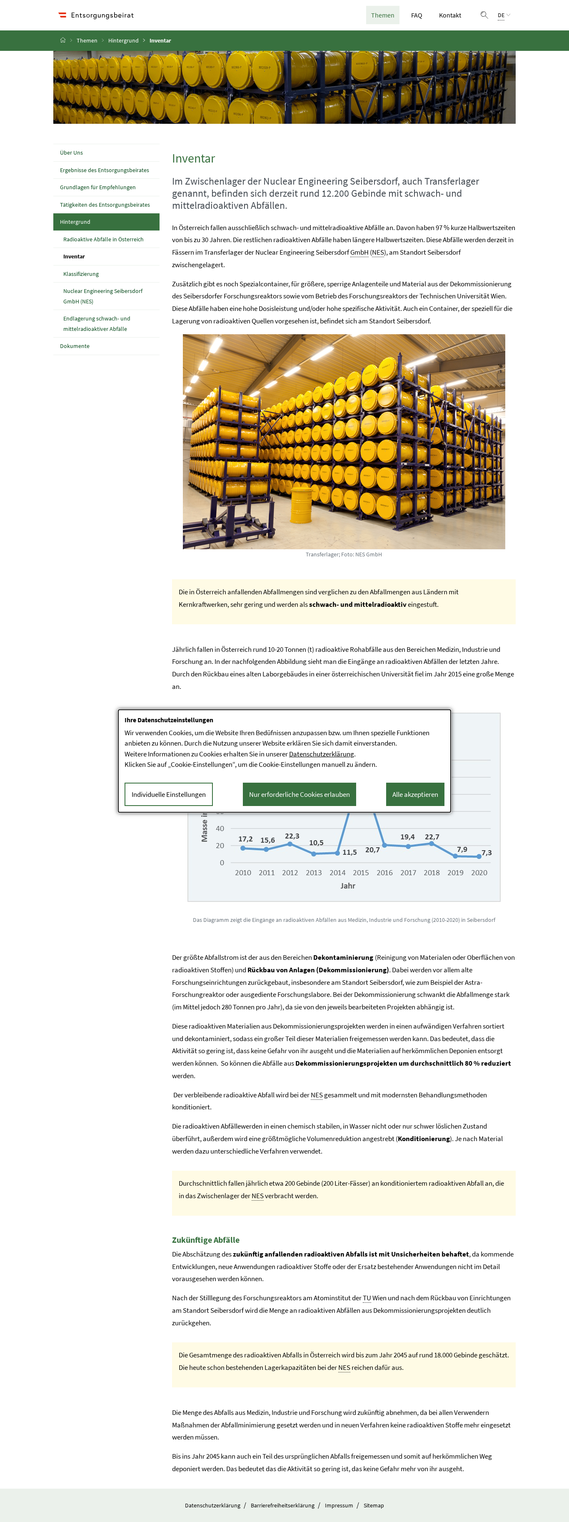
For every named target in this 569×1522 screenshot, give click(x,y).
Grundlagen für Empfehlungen (98, 187)
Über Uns (71, 152)
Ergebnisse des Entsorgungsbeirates (104, 170)
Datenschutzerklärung (212, 1505)
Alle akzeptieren (415, 794)
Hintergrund (123, 40)
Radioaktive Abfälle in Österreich (103, 239)
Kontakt (450, 15)
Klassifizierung (81, 274)
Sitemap (374, 1505)
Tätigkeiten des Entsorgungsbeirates (105, 204)
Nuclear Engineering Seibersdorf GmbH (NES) (102, 296)
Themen (385, 14)
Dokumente (75, 346)
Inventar (93, 256)
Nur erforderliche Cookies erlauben (299, 794)
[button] (484, 15)
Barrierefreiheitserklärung (282, 1505)
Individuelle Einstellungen (169, 794)
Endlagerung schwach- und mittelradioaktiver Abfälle (96, 324)
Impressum (339, 1505)
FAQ (419, 14)
